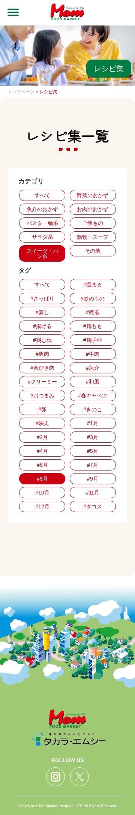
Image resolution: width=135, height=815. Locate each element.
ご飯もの (92, 223)
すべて (42, 195)
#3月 (92, 437)
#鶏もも (92, 326)
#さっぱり (42, 298)
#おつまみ (42, 396)
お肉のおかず (92, 209)
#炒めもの (93, 298)
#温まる (92, 285)
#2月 (42, 437)
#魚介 (92, 368)
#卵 (42, 409)
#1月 (92, 423)
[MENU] (9, 12)
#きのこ (92, 409)
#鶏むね (42, 340)
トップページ (21, 91)
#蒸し (42, 312)
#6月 (42, 465)
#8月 (42, 479)
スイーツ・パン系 (42, 253)
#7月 (92, 465)
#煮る (92, 312)
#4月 (42, 451)
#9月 (92, 479)
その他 (92, 251)
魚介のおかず (42, 209)
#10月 (42, 493)
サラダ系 (42, 237)
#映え (42, 423)
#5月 (92, 451)
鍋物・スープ (92, 237)
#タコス (92, 506)
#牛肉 (92, 354)
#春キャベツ (92, 396)
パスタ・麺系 (42, 223)
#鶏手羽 (92, 340)
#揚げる (42, 326)
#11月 (92, 493)
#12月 (42, 506)
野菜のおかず (92, 195)
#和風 (92, 382)
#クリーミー (42, 382)
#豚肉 (42, 354)
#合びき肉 (42, 368)
